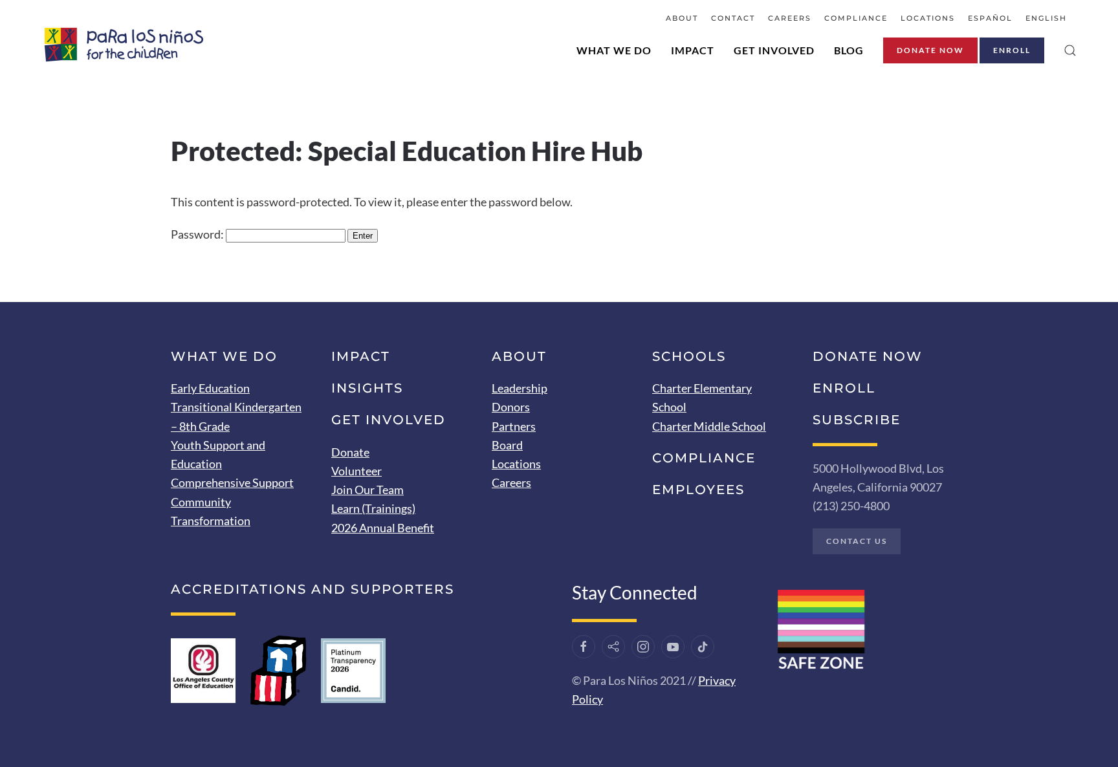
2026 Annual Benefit (382, 528)
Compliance (856, 18)
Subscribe (857, 419)
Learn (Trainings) (373, 508)
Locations (928, 18)
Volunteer (356, 471)
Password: (198, 234)
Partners (514, 426)
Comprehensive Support (232, 482)
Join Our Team (367, 489)
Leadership (519, 388)
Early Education (210, 388)
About (682, 18)
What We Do (614, 50)
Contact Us (856, 541)
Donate (350, 452)
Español (990, 18)
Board (507, 445)
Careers (789, 18)
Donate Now (930, 50)
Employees (698, 489)
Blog (849, 50)
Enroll (1012, 50)
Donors (511, 407)
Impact (692, 50)
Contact (733, 18)
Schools (689, 356)
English (1046, 18)
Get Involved (774, 50)
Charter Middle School (709, 426)
